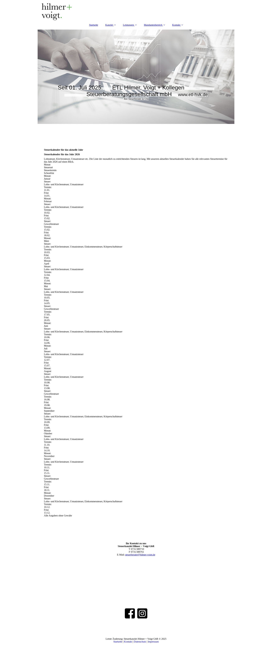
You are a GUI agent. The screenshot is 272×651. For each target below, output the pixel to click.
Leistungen (128, 25)
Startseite (93, 25)
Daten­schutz (140, 641)
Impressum (153, 641)
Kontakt (176, 25)
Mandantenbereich (153, 25)
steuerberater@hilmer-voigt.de (140, 554)
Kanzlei (109, 25)
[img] (136, 10)
